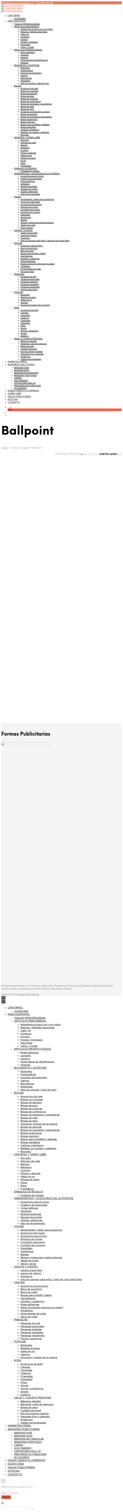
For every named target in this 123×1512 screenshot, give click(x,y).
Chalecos (24, 317)
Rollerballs (25, 80)
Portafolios (25, 266)
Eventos (24, 39)
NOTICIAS (13, 400)
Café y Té (24, 34)
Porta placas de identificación (34, 60)
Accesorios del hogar (30, 201)
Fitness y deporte (28, 152)
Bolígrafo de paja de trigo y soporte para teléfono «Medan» (45, 498)
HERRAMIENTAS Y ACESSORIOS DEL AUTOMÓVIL (37, 173)
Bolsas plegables (28, 127)
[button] (9, 407)
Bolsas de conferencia (30, 101)
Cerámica (24, 36)
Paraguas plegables (29, 284)
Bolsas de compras (29, 98)
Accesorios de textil (29, 310)
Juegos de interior (28, 235)
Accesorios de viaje (29, 88)
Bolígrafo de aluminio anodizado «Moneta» (12, 562)
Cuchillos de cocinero (30, 212)
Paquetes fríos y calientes (32, 354)
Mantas (23, 220)
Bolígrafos (25, 67)
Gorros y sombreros (29, 330)
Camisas (24, 312)
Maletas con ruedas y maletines (34, 132)
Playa (22, 163)
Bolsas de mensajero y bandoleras (36, 103)
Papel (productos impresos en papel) (37, 263)
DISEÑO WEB (14, 394)
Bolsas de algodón (28, 93)
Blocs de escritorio (28, 248)
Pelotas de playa (28, 158)
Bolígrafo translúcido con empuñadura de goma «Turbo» (107, 629)
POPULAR (18, 292)
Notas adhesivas (28, 261)
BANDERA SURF (21, 367)
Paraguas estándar (29, 281)
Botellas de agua (28, 297)
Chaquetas (25, 320)
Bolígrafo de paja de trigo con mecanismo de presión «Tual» (76, 498)
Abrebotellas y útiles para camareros (37, 199)
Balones (24, 145)
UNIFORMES (14, 16)
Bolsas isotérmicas (28, 119)
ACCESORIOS (20, 388)
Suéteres (24, 336)
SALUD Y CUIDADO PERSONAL (28, 338)
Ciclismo (24, 150)
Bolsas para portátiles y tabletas (35, 124)
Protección (25, 356)
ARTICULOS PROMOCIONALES (28, 49)
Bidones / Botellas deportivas (33, 31)
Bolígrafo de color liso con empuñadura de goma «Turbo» (14, 498)
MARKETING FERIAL (17, 362)
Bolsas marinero (27, 122)
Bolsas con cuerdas (29, 91)
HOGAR (17, 196)
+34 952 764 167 (44, 2)
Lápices (24, 75)
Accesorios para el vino (31, 204)
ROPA (16, 307)
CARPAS (18, 377)
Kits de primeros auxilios (31, 351)
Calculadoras (26, 256)
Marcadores (26, 78)
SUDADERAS (20, 18)
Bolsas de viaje (27, 106)
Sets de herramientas (30, 194)
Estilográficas (26, 70)
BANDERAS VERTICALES (25, 375)
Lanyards (24, 54)
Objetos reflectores (29, 191)
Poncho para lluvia (28, 289)
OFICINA (18, 243)
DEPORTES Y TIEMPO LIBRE (27, 137)
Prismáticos (25, 165)
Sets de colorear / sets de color (34, 83)
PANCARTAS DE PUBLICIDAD (27, 385)
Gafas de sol (26, 155)
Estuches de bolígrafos (30, 73)
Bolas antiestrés (27, 52)
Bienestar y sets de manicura (33, 343)
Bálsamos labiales (28, 341)
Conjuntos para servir (30, 209)
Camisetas (25, 315)
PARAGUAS (19, 274)
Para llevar (25, 44)
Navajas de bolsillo (29, 189)
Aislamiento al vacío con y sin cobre (36, 29)
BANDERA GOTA (21, 370)
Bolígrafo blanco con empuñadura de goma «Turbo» (12, 694)
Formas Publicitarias (27, 994)
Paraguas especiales (30, 279)
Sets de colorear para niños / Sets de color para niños (44, 240)
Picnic (23, 160)
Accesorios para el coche (32, 176)
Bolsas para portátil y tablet (32, 253)
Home (4, 448)
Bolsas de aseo (27, 96)
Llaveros (24, 57)
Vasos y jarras (26, 227)
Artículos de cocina (29, 207)
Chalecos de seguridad (31, 178)
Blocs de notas (27, 250)
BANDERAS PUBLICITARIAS (21, 365)
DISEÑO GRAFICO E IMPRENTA (23, 391)
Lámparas (25, 183)
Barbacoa (24, 147)
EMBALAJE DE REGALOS (25, 168)
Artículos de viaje (28, 142)
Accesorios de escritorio (31, 245)
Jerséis (23, 333)
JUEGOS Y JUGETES (23, 230)
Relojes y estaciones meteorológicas (36, 222)
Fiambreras (25, 217)
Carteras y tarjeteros (29, 129)
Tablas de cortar (27, 225)
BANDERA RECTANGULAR (26, 372)
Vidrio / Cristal (27, 47)
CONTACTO (14, 402)
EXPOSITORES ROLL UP (25, 383)
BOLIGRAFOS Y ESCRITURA (26, 65)
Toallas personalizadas (30, 359)
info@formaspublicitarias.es (17, 2)
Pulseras (24, 62)
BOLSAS (17, 85)
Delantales (25, 214)
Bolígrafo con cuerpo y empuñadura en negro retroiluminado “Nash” (75, 629)
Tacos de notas (27, 271)
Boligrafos (25, 294)
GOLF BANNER (21, 380)
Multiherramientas (28, 186)
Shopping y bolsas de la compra (35, 111)
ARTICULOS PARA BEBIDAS (26, 26)
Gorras (23, 328)
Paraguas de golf (28, 276)
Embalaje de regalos (29, 171)
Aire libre (24, 140)
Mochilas (24, 134)
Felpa (23, 325)
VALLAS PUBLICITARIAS (19, 397)
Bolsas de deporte (28, 114)
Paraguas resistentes (30, 287)
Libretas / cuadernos (30, 258)
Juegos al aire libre (29, 232)
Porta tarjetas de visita (30, 268)
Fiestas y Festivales (29, 42)
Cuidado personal (28, 348)
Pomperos (25, 238)
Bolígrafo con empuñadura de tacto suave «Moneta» (45, 627)
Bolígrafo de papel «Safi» (107, 495)
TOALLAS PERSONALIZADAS (27, 24)
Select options (13, 511)
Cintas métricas (27, 181)
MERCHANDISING (17, 21)
